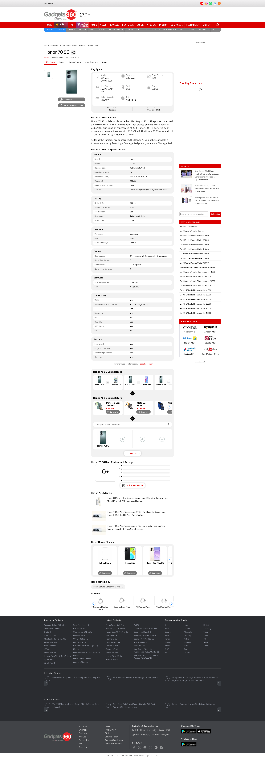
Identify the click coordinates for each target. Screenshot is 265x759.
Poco (186, 649)
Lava (186, 625)
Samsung (207, 629)
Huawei (168, 642)
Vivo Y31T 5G (111, 636)
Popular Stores (189, 321)
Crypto (129, 30)
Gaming (102, 30)
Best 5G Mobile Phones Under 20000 (195, 295)
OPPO (186, 646)
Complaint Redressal (114, 744)
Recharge (192, 25)
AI (72, 25)
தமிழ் (154, 730)
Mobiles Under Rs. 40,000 (55, 639)
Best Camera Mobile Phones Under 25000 (197, 281)
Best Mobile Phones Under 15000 (194, 240)
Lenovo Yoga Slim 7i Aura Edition (57, 656)
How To (92, 30)
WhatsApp (156, 747)
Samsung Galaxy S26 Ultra (55, 625)
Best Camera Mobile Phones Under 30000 (197, 286)
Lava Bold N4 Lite (113, 642)
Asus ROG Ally (139, 646)
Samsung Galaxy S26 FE (115, 629)
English (135, 730)
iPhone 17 (77, 649)
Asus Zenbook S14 (52, 646)
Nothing (187, 636)
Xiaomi (206, 646)
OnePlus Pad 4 (79, 636)
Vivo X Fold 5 (49, 663)
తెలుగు (161, 730)
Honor (47, 57)
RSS (80, 744)
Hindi (142, 730)
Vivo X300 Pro (50, 653)
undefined (49, 4)
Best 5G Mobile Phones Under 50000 (195, 313)
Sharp (205, 632)
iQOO (167, 649)
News (103, 25)
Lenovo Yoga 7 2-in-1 (115, 656)
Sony (205, 636)
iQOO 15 (47, 649)
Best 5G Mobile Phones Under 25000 (195, 299)
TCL (204, 639)
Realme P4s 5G (112, 646)
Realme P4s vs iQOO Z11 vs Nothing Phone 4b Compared (76, 678)
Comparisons (74, 62)
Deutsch (155, 735)
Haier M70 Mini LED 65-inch (145, 636)
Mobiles (71, 30)
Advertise (83, 747)
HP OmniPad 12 (79, 629)
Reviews (114, 25)
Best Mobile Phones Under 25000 (194, 249)
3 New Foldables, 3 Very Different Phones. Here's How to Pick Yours (207, 189)
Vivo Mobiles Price (164, 607)
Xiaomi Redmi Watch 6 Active (145, 629)
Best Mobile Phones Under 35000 (194, 258)
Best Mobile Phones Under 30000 (194, 254)
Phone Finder (65, 45)
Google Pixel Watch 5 (142, 632)
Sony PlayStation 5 (81, 625)
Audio (138, 30)
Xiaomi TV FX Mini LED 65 (144, 639)
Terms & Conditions (114, 740)
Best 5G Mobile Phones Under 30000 (195, 304)
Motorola (188, 632)
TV (146, 30)
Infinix (167, 646)
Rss (161, 747)
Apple (167, 629)
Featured (186, 166)
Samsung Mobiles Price (100, 608)
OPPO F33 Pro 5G (80, 639)
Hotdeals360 (169, 30)
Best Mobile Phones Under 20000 (194, 245)
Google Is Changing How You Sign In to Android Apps (193, 704)
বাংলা (148, 730)
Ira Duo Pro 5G (112, 660)
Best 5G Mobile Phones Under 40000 (195, 309)
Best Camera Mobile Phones (192, 231)
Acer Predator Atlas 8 (142, 642)
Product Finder (156, 25)
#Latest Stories (52, 700)
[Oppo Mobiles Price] (121, 600)
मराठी (168, 730)
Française (165, 735)
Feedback (83, 733)
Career (108, 727)
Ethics (108, 733)
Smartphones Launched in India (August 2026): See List (135, 678)
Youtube (145, 747)
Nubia (186, 639)
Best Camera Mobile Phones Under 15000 (197, 272)
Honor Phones (79, 45)
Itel (166, 653)
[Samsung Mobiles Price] (100, 600)
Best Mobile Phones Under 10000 (194, 236)
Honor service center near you (106, 587)
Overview (50, 62)
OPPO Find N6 (50, 636)
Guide (140, 25)
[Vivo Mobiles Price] (163, 600)
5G (213, 30)
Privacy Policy (110, 730)
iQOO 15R (48, 660)
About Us (83, 727)
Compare (176, 25)
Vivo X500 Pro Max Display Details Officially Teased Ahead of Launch (76, 705)
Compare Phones (80, 662)
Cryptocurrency (79, 642)
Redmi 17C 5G (112, 649)
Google (168, 632)
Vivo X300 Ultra (50, 642)
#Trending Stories (52, 673)
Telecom (82, 30)
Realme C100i (111, 639)
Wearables (204, 30)
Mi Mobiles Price (143, 607)
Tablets (182, 30)
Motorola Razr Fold (52, 629)
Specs (62, 62)
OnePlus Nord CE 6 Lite (82, 632)
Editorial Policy (111, 737)
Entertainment (116, 30)
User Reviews (91, 62)
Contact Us (84, 740)
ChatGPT (47, 632)
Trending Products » (190, 83)
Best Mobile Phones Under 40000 (194, 263)
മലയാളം (145, 735)
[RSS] (219, 3)
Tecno (205, 642)
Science (192, 30)
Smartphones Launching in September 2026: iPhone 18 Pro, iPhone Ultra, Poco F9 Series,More (195, 679)
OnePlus (187, 642)
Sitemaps (83, 730)
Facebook (134, 747)
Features (128, 25)
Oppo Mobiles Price (122, 607)
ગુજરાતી (135, 735)
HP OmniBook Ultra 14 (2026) (85, 646)
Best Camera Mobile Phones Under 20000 (197, 277)
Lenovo (187, 629)
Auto (94, 25)
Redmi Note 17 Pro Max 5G (117, 632)
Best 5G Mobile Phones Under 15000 (195, 290)
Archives (82, 737)
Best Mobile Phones (188, 227)
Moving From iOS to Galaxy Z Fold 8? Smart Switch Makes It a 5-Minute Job (207, 201)
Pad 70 (136, 625)
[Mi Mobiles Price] (142, 600)
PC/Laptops (155, 30)
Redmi (206, 625)
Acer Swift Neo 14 (113, 653)
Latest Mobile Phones (82, 659)
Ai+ (166, 625)
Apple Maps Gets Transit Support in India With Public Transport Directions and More (134, 705)
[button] (170, 381)
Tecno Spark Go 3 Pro (115, 625)
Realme (187, 653)
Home (49, 25)
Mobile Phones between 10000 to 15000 (197, 268)
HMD (167, 636)
